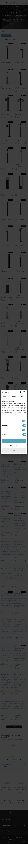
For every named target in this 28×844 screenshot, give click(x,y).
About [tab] (23, 396)
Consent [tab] (5, 396)
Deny (14, 450)
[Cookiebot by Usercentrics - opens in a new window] (20, 392)
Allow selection (14, 445)
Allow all (14, 441)
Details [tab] (14, 396)
